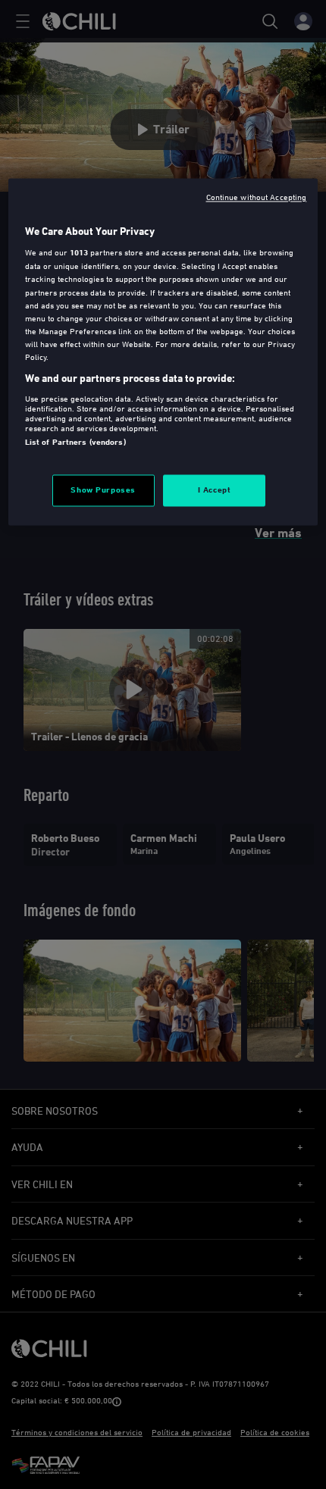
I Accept (214, 489)
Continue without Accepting (256, 197)
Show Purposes (103, 489)
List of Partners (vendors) (75, 441)
